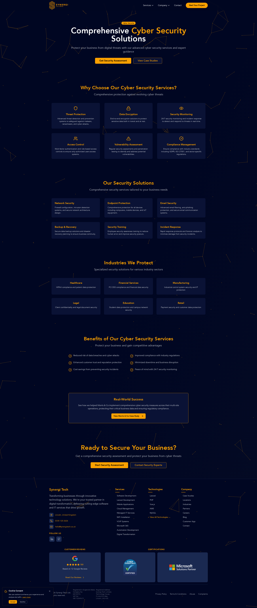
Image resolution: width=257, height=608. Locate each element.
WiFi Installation (123, 517)
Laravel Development (126, 500)
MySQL (153, 513)
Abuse (192, 594)
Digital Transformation (126, 534)
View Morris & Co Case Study (126, 416)
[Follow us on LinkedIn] (52, 539)
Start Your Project (197, 5)
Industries (187, 504)
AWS (152, 508)
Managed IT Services (126, 513)
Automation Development (128, 530)
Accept (12, 602)
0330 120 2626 (61, 521)
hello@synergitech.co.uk (65, 526)
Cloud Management (125, 508)
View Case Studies (148, 60)
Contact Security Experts (148, 465)
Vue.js (152, 504)
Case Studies (188, 496)
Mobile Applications (125, 504)
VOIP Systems (123, 521)
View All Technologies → (160, 517)
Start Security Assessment (109, 465)
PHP (151, 500)
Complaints (203, 594)
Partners (186, 508)
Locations (187, 500)
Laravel (153, 496)
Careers (186, 513)
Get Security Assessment (113, 60)
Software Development (126, 496)
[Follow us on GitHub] (59, 539)
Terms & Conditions (178, 594)
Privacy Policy (161, 594)
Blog (185, 517)
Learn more (26, 597)
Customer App (189, 521)
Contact (178, 5)
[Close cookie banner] (49, 591)
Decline (22, 602)
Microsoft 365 (122, 525)
